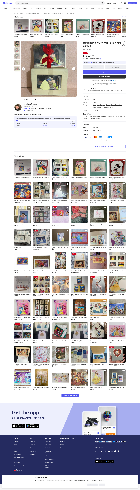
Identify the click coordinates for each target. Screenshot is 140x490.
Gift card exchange (19, 457)
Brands (16, 444)
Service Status (48, 448)
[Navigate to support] (97, 441)
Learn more (119, 90)
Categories (17, 448)
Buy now (104, 72)
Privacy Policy (100, 480)
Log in (114, 3)
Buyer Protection (49, 459)
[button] (121, 3)
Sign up (109, 3)
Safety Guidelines (49, 456)
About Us (62, 441)
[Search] (102, 3)
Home (25, 13)
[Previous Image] (23, 69)
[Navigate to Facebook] (95, 451)
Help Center (48, 444)
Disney (21, 13)
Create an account (19, 465)
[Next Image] (74, 69)
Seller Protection (49, 462)
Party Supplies (32, 13)
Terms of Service (111, 85)
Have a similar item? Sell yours (104, 146)
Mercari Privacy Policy (98, 85)
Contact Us (48, 441)
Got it (102, 485)
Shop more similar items (70, 395)
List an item (132, 3)
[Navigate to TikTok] (105, 451)
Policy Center (63, 448)
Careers (62, 444)
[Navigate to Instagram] (102, 451)
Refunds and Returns (48, 466)
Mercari (16, 13)
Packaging (32, 444)
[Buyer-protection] (100, 58)
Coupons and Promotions (17, 461)
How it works (17, 454)
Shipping (32, 448)
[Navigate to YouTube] (108, 451)
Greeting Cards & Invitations (44, 13)
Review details (92, 485)
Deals (15, 451)
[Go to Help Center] (89, 99)
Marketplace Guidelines (48, 451)
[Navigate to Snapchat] (118, 451)
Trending (16, 441)
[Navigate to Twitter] (99, 451)
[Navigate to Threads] (115, 451)
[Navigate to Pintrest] (112, 451)
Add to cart (115, 67)
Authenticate (33, 454)
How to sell (32, 441)
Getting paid (33, 451)
